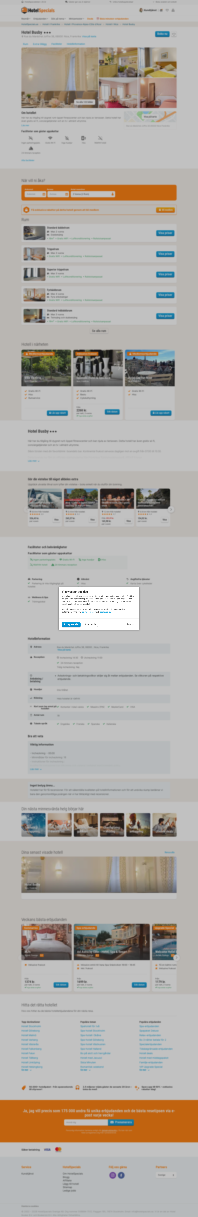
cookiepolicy (105, 612)
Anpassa (130, 624)
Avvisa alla (90, 624)
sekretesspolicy (89, 612)
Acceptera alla (71, 624)
